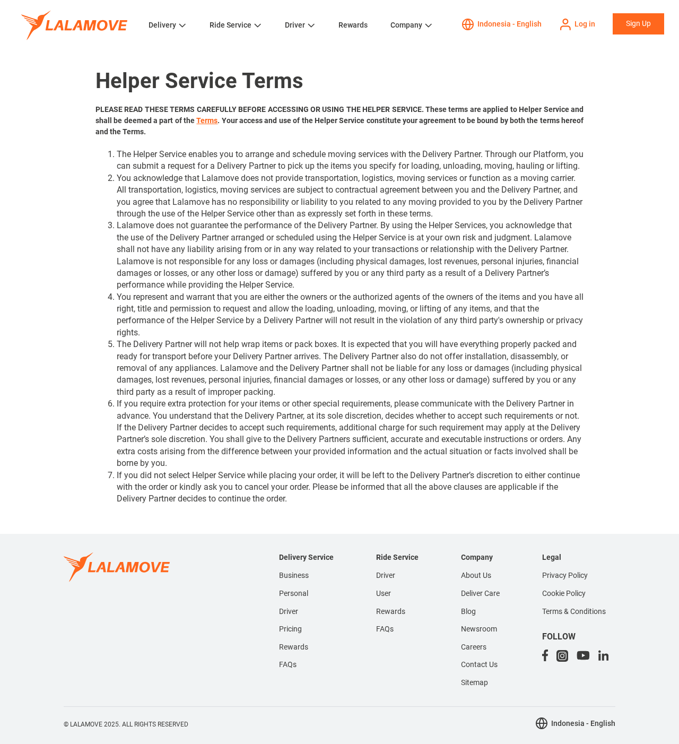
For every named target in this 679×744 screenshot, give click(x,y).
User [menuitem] (383, 593)
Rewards (353, 25)
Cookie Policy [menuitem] (564, 593)
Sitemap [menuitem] (474, 682)
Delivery (162, 25)
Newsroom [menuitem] (479, 629)
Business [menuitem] (294, 575)
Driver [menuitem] (288, 611)
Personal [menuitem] (293, 593)
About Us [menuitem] (476, 575)
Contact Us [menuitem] (479, 664)
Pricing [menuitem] (290, 629)
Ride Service (230, 25)
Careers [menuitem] (473, 647)
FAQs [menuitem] (288, 664)
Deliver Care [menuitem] (480, 593)
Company (406, 25)
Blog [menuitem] (468, 611)
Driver (295, 25)
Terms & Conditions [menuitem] (574, 611)
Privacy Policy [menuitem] (565, 575)
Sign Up (638, 23)
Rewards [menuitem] (293, 647)
